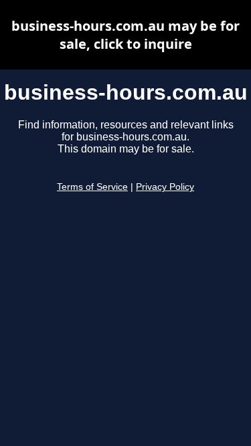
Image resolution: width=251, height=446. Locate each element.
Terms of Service (92, 187)
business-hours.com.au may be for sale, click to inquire (125, 35)
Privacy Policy (165, 187)
